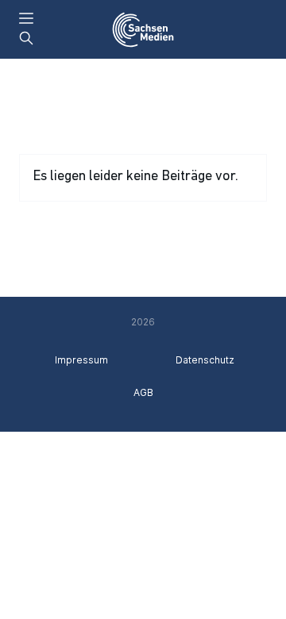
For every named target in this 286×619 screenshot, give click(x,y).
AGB (143, 392)
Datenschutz (205, 360)
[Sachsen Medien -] (143, 30)
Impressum (81, 360)
